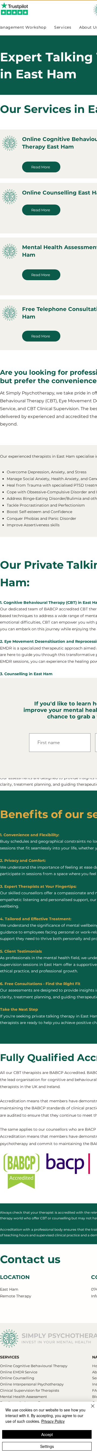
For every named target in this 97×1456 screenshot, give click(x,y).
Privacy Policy (53, 1421)
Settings (47, 1446)
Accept (47, 1434)
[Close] (89, 1409)
